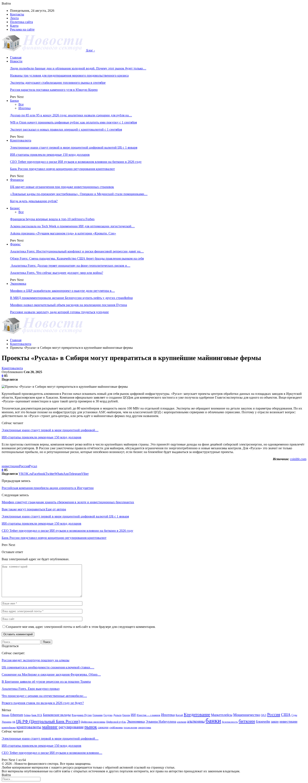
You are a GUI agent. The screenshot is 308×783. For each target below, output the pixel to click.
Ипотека (24, 108)
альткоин (181, 721)
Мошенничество (246, 715)
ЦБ (13, 722)
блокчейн (263, 722)
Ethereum (16, 715)
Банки (14, 100)
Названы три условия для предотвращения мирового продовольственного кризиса (69, 75)
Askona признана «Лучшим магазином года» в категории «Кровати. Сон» (63, 233)
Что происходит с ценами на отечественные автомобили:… (44, 696)
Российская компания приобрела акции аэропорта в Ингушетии (48, 488)
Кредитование (197, 714)
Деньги (117, 715)
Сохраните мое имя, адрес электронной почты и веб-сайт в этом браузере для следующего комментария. (80, 626)
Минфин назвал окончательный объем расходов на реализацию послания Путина (68, 305)
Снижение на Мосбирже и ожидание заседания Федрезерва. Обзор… (51, 674)
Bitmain (5, 715)
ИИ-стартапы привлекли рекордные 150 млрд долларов (50, 154)
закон (275, 721)
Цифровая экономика (93, 721)
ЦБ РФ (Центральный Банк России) (48, 721)
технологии (130, 727)
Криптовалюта (20, 140)
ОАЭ (263, 715)
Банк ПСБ (36, 715)
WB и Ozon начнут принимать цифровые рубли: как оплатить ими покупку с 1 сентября (73, 122)
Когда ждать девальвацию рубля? (34, 201)
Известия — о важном (148, 715)
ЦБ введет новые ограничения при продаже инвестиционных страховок (62, 187)
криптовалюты (29, 727)
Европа (126, 715)
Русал (33, 466)
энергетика (144, 727)
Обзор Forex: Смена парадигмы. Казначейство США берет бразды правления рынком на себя (77, 258)
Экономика (18, 283)
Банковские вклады (57, 715)
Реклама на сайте (22, 29)
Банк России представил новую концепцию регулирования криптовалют (62, 169)
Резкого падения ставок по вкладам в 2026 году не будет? (43, 703)
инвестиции (10, 466)
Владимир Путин (82, 715)
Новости (16, 61)
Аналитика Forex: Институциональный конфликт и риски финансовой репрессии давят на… (77, 251)
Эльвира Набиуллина (161, 721)
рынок (90, 726)
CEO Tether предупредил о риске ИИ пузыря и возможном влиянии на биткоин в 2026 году (76, 162)
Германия (98, 715)
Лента (14, 18)
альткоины (196, 721)
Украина (7, 721)
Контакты (17, 14)
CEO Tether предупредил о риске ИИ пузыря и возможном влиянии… (52, 753)
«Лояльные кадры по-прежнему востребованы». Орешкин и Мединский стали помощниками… (79, 194)
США (286, 714)
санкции (103, 727)
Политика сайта (21, 22)
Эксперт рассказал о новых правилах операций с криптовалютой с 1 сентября (66, 129)
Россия (24, 466)
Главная (15, 57)
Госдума (108, 715)
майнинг (50, 726)
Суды (294, 715)
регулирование (71, 727)
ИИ (133, 715)
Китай (179, 715)
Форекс (15, 244)
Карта (14, 25)
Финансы (17, 180)
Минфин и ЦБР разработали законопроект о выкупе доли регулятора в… (62, 290)
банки (213, 720)
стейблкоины (116, 727)
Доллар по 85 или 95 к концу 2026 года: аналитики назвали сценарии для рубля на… (71, 115)
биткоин (247, 721)
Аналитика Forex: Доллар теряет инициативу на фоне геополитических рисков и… (70, 265)
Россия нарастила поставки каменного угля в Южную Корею (54, 89)
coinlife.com (298, 459)
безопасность (230, 721)
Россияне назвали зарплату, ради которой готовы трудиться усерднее (59, 312)
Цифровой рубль (116, 721)
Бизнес (15, 208)
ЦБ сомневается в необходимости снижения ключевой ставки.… (48, 667)
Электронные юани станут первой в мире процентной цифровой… (50, 430)
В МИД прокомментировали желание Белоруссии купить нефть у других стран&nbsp (71, 298)
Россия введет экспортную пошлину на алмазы (35, 660)
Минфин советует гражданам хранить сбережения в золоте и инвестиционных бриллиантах (68, 502)
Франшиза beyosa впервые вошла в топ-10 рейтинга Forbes (52, 219)
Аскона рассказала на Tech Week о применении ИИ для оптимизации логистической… (72, 226)
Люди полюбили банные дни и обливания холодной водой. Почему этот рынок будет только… (78, 68)
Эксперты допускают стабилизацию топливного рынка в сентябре (58, 82)
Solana (27, 715)
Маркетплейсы (221, 715)
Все (21, 104)
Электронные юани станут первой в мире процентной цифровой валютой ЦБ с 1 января (73, 147)
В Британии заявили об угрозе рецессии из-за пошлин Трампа (46, 681)
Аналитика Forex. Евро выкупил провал (31, 688)
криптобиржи (9, 727)
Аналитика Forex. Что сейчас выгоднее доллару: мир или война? (56, 272)
